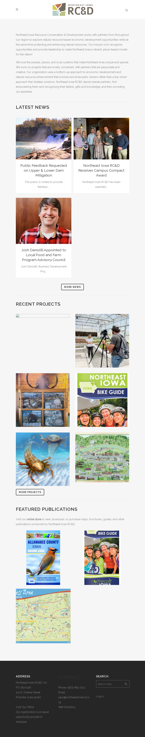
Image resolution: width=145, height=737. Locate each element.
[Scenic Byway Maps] (43, 616)
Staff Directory (67, 707)
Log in (100, 696)
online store (34, 519)
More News (72, 287)
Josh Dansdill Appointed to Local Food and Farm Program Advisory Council (43, 255)
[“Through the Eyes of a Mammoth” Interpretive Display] (43, 400)
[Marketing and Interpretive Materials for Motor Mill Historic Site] (43, 341)
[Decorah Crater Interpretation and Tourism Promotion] (43, 459)
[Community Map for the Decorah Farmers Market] (102, 457)
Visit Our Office (25, 707)
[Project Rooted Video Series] (102, 341)
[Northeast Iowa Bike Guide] (102, 400)
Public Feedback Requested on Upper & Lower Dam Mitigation (43, 170)
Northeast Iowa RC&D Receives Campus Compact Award (101, 170)
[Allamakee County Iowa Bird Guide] (43, 557)
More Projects (30, 492)
